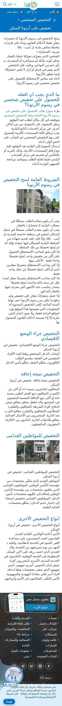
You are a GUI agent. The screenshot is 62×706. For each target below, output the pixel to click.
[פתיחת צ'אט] (12, 676)
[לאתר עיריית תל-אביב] (34, 5)
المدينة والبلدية (20, 618)
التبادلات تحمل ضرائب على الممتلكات (48, 629)
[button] (57, 4)
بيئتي (26, 656)
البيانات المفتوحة (47, 656)
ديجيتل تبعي (12, 12)
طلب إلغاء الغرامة (18, 623)
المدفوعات (50, 651)
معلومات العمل (20, 651)
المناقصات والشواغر (17, 629)
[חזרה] (53, 20)
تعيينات (52, 618)
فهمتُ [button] (9, 702)
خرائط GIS (23, 634)
